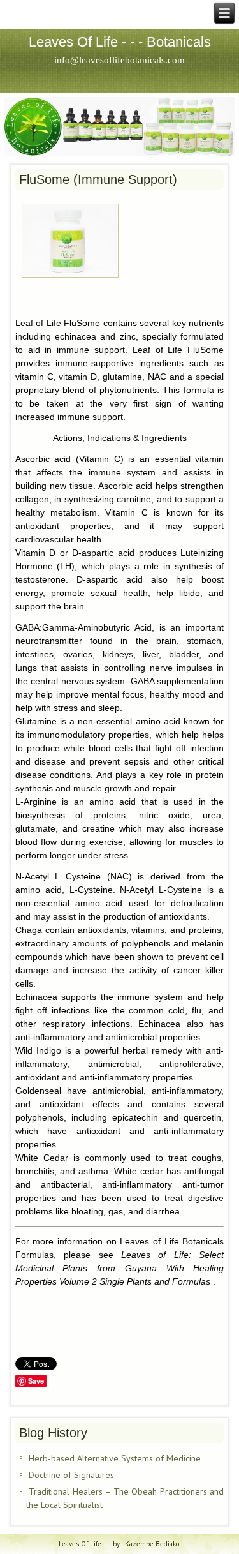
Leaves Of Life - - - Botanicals (120, 42)
